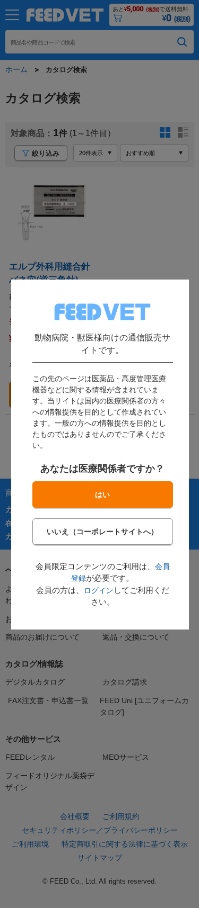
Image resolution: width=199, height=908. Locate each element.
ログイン (98, 590)
